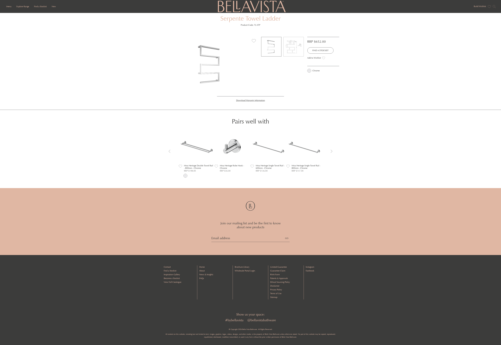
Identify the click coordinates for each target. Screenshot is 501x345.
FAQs (201, 278)
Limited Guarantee (278, 267)
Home (202, 267)
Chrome (316, 70)
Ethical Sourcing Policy (280, 282)
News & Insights (206, 274)
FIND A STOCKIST (320, 50)
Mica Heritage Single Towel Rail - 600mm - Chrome (270, 166)
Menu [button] (8, 6)
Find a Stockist (40, 6)
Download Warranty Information (250, 100)
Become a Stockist (172, 278)
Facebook (310, 270)
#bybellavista (234, 320)
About (202, 270)
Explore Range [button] (22, 6)
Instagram (310, 267)
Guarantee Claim (277, 270)
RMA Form (275, 274)
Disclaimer (274, 286)
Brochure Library (242, 267)
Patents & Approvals (279, 278)
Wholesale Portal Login (245, 270)
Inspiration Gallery (172, 274)
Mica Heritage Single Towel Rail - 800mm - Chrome (306, 166)
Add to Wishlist (314, 58)
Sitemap (273, 297)
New (54, 6)
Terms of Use (275, 293)
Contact (167, 267)
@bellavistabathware (261, 320)
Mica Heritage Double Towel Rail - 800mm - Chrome (198, 166)
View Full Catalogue (172, 282)
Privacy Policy (276, 289)
